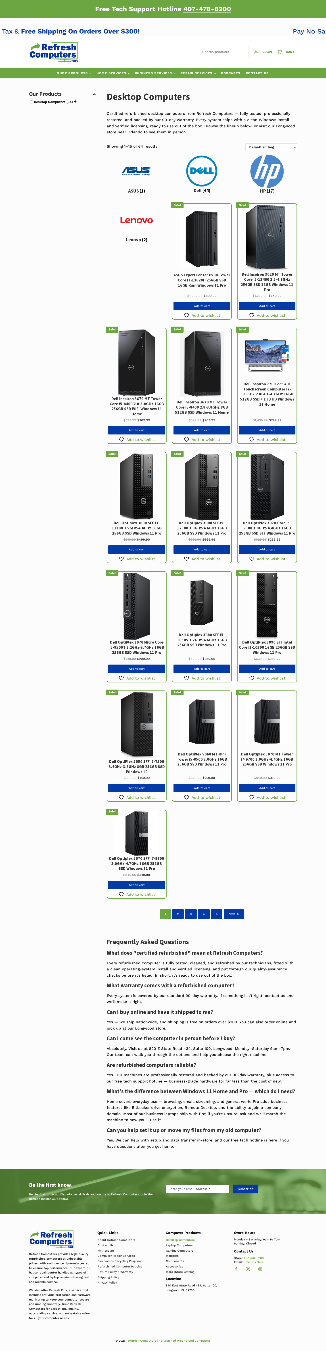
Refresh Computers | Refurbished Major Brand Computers (169, 1340)
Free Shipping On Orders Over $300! (97, 31)
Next (232, 914)
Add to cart (202, 306)
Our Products (45, 93)
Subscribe (245, 1189)
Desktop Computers (49, 102)
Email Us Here (254, 1262)
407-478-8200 (207, 9)
